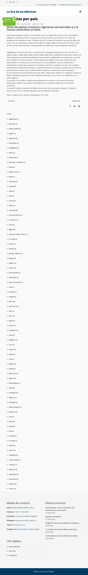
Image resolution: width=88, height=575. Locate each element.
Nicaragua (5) (13, 393)
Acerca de (12, 551)
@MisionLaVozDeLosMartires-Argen (26, 529)
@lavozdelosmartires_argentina (25, 520)
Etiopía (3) (12, 258)
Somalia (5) (12, 436)
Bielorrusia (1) (13, 157)
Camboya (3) (13, 181)
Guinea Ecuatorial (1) (15, 282)
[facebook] (7, 2)
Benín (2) (11, 153)
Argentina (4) (13, 138)
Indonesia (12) (13, 306)
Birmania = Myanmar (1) (17, 162)
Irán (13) (11, 316)
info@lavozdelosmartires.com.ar (71, 5)
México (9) (12, 378)
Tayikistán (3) (13, 455)
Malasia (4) (12, 364)
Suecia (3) (11, 450)
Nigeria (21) (12, 397)
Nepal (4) (11, 388)
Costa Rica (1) (13, 220)
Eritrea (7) (11, 244)
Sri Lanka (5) (12, 441)
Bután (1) (11, 177)
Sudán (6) (11, 445)
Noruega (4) (12, 402)
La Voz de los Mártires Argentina (26, 516)
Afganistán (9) (13, 119)
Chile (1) (11, 196)
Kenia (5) (11, 335)
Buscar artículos (14, 547)
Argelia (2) (12, 133)
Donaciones (12, 555)
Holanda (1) (12, 292)
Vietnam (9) (12, 484)
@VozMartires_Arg (19, 525)
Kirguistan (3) (13, 340)
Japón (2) (11, 321)
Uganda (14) (12, 469)
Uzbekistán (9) (13, 474)
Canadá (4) (12, 186)
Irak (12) (11, 311)
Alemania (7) (12, 124)
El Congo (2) (12, 239)
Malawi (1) (12, 369)
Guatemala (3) (13, 277)
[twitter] (10, 2)
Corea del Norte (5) (15, 215)
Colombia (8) (13, 210)
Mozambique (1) (14, 383)
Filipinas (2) (12, 263)
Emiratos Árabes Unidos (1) (18, 234)
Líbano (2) (12, 349)
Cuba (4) (11, 225)
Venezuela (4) (13, 479)
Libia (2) (11, 359)
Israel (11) (12, 325)
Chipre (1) (11, 205)
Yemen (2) (12, 489)
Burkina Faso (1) (14, 172)
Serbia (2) (11, 426)
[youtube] (13, 2)
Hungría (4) (12, 297)
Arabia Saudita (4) (14, 129)
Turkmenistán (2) (14, 460)
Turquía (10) (12, 465)
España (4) (12, 249)
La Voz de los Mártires (21, 11)
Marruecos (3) (13, 373)
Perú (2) (11, 417)
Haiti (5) (11, 287)
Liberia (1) (12, 354)
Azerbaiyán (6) (13, 143)
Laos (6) (11, 345)
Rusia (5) (11, 421)
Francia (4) (12, 268)
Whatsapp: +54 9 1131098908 (47, 5)
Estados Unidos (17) (15, 253)
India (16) (11, 301)
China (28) (12, 201)
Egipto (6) (11, 229)
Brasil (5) (11, 167)
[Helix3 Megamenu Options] (80, 11)
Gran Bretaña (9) (14, 273)
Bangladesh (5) (13, 148)
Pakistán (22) (13, 412)
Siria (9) (11, 431)
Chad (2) (11, 191)
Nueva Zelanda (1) (14, 407)
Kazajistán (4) (13, 330)
